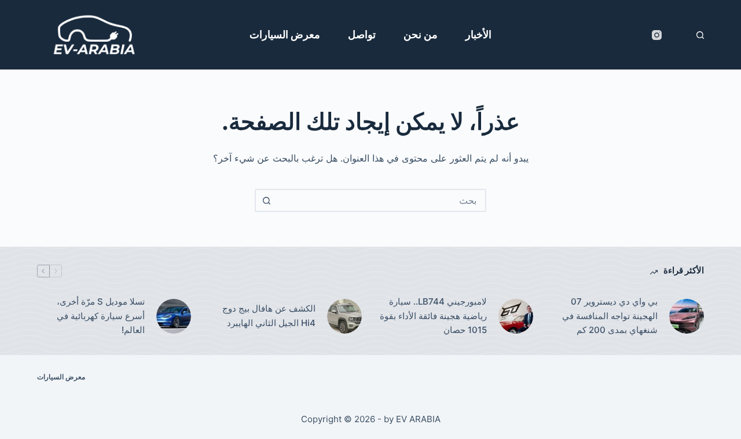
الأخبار (478, 34)
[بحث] (700, 35)
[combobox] (381, 200)
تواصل (362, 34)
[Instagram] (657, 35)
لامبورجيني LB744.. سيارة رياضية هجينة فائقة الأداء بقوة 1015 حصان (433, 316)
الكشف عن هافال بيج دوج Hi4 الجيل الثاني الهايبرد (269, 315)
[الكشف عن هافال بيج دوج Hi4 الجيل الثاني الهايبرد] (344, 316)
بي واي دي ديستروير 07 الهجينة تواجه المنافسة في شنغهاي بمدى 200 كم (610, 316)
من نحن (420, 34)
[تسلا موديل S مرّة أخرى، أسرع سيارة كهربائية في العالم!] (173, 316)
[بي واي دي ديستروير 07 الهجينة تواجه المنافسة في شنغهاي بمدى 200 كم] (686, 316)
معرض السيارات (285, 34)
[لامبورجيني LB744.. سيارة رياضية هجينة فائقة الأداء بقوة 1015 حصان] (515, 316)
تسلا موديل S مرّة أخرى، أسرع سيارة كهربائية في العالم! (101, 316)
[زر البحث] (266, 200)
